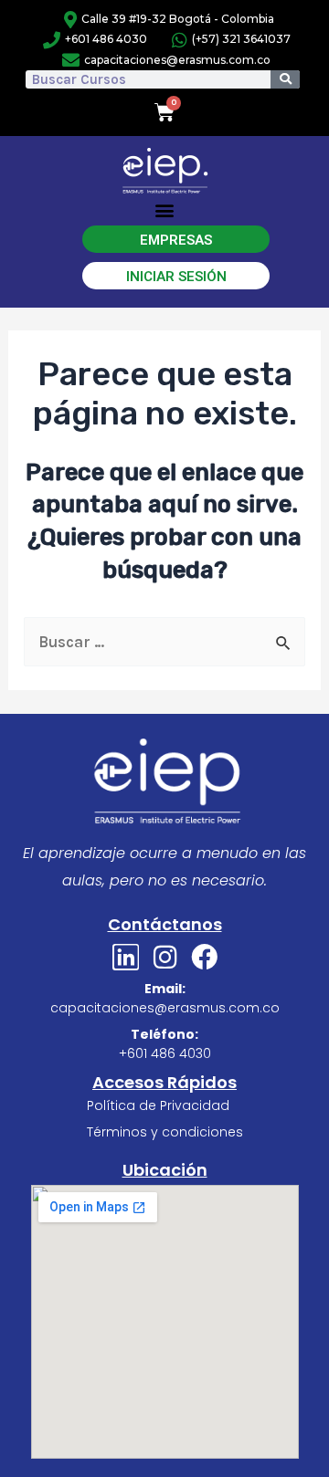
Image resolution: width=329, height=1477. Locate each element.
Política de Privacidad (158, 1105)
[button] (165, 210)
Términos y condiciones (165, 1132)
